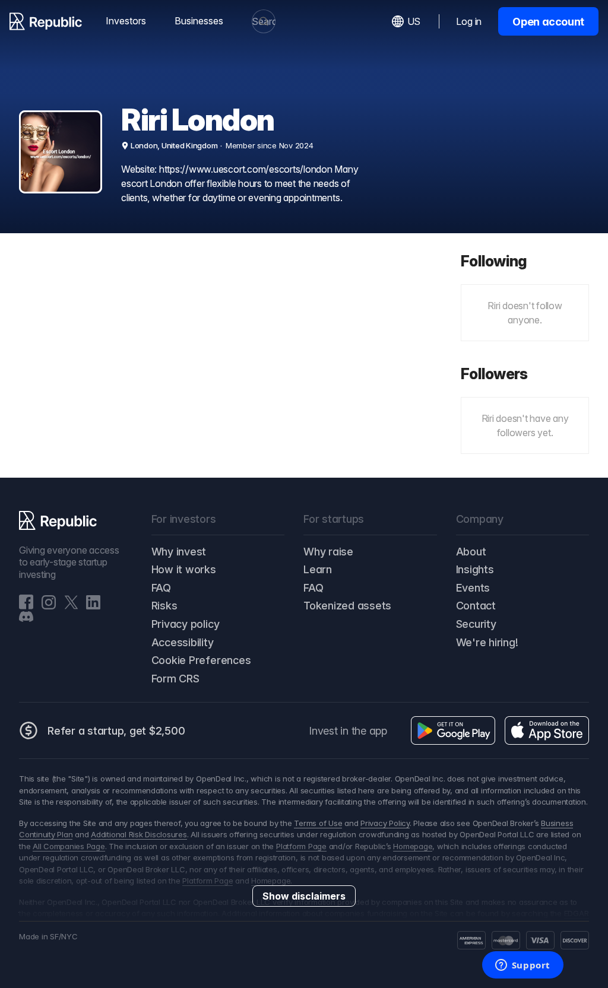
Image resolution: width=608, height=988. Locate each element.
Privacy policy (185, 624)
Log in (469, 21)
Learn (317, 569)
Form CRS (175, 678)
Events (473, 588)
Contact (476, 605)
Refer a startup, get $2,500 (116, 731)
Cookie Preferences (201, 660)
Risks (164, 605)
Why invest (179, 551)
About (471, 551)
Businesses (199, 21)
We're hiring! (487, 642)
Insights (475, 569)
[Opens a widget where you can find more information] (522, 966)
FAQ (161, 588)
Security (476, 624)
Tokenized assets (347, 605)
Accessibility (182, 642)
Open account (548, 21)
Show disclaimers (304, 896)
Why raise (328, 551)
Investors (126, 21)
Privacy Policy (385, 823)
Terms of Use (318, 823)
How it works (183, 569)
